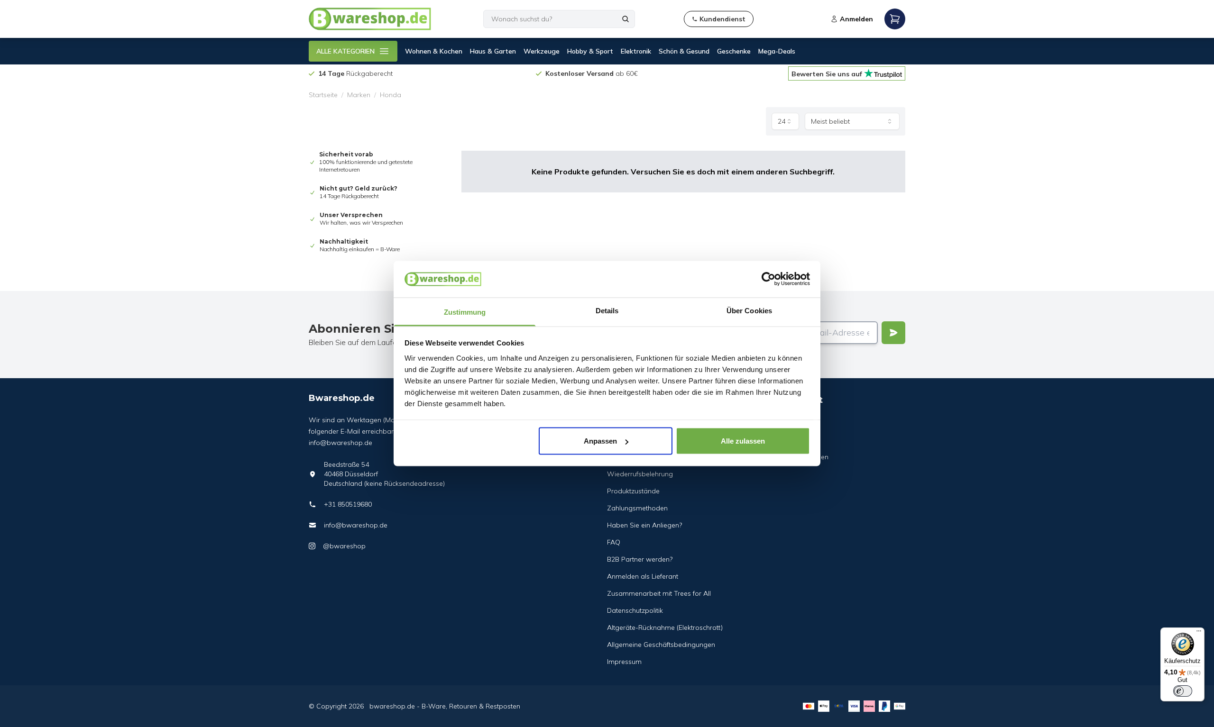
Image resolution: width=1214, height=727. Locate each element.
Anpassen (600, 441)
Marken (358, 95)
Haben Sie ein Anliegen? (644, 525)
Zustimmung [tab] (465, 312)
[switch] (1182, 691)
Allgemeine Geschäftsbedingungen (661, 644)
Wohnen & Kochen (433, 51)
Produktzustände (633, 491)
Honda (390, 95)
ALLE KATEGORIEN (345, 51)
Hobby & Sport (590, 51)
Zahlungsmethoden (637, 508)
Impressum (624, 661)
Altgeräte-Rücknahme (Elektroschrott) (665, 627)
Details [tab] (607, 310)
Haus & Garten (493, 51)
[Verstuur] (893, 332)
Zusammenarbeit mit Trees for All (659, 593)
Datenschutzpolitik (635, 610)
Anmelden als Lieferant (642, 576)
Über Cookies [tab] (749, 310)
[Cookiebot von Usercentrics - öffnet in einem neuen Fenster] (768, 279)
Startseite (323, 95)
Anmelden (856, 19)
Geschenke (734, 51)
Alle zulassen (743, 441)
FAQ (613, 542)
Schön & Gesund (684, 51)
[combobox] (785, 121)
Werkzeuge (542, 51)
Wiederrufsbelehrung (640, 474)
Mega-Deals (776, 51)
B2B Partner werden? (639, 559)
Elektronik (636, 51)
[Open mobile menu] (894, 19)
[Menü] (1199, 633)
